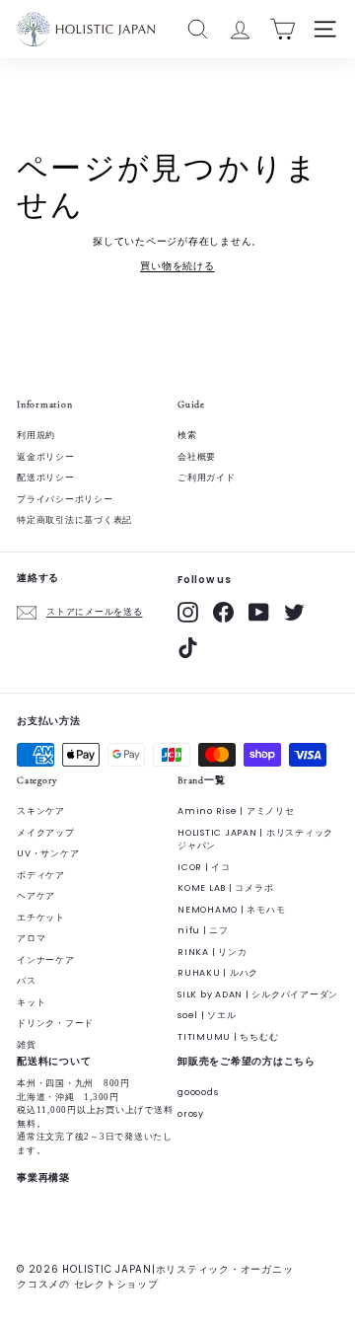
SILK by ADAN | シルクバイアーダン (258, 994)
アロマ (31, 938)
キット (31, 1002)
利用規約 (36, 435)
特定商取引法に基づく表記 (74, 520)
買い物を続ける (177, 265)
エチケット (41, 917)
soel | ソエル (207, 1015)
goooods (198, 1092)
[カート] (282, 29)
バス (26, 981)
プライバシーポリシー (65, 499)
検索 (187, 435)
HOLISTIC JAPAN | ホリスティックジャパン (255, 839)
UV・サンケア (48, 853)
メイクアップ (46, 833)
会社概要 (197, 457)
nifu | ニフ (203, 930)
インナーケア (46, 960)
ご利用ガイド (207, 477)
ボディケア (41, 875)
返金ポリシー (46, 457)
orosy (191, 1114)
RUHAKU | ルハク (218, 973)
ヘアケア (36, 896)
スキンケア (41, 811)
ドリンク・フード (55, 1023)
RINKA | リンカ (212, 952)
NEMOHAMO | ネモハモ (231, 910)
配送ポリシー (46, 477)
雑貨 (26, 1045)
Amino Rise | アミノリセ (236, 811)
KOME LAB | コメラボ (225, 888)
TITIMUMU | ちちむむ (228, 1037)
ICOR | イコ (204, 867)
